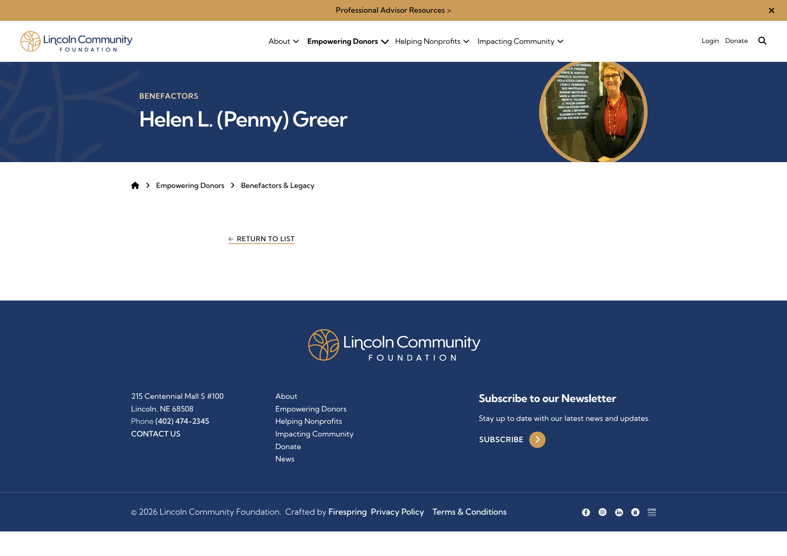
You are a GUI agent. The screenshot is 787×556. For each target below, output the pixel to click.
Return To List (266, 239)
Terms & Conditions (469, 512)
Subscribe (502, 439)
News (284, 458)
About (279, 41)
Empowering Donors (342, 41)
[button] (772, 10)
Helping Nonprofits (427, 41)
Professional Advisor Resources (390, 10)
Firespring (348, 512)
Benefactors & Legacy (277, 185)
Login (710, 41)
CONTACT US (155, 433)
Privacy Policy (397, 512)
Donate (736, 41)
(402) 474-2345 (182, 421)
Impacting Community (516, 41)
